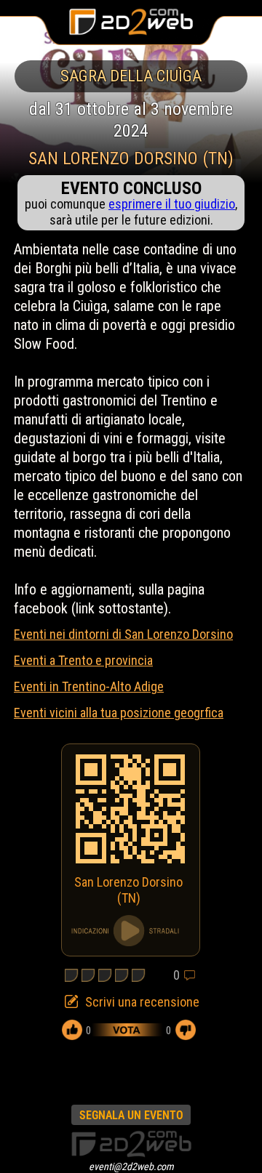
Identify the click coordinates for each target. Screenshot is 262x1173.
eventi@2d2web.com (131, 1166)
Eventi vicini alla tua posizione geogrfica (118, 712)
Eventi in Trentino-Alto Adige (89, 686)
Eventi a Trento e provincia (83, 660)
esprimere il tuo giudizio (171, 203)
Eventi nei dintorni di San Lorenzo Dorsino (123, 634)
